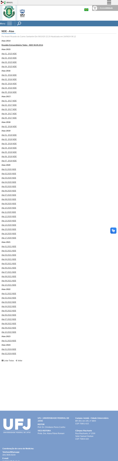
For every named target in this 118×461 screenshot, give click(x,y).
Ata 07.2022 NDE (9, 319)
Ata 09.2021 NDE (9, 281)
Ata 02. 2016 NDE (9, 79)
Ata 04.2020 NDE (9, 182)
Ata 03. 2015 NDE (9, 62)
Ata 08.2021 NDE (9, 276)
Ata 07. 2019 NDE (9, 161)
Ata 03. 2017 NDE (9, 109)
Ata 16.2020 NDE (9, 234)
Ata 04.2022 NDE (9, 306)
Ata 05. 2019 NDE (9, 152)
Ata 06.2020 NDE (9, 191)
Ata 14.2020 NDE (9, 225)
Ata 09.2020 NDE (9, 204)
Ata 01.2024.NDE (9, 349)
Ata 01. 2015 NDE (9, 54)
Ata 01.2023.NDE (9, 341)
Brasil (9, 2)
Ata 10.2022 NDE (9, 332)
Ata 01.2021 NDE (9, 246)
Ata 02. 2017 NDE (9, 105)
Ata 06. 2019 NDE (9, 156)
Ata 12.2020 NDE (9, 216)
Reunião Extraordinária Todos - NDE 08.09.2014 (22, 45)
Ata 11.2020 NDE (9, 212)
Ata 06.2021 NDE (9, 268)
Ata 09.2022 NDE (9, 328)
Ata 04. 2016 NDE (9, 88)
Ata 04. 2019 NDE (9, 148)
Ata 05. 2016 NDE (9, 92)
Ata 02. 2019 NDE (9, 139)
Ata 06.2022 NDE (9, 315)
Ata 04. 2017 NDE (9, 114)
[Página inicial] (8, 12)
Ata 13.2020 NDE (9, 221)
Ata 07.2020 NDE (9, 195)
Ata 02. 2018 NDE (9, 126)
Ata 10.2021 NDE (9, 285)
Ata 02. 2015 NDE (9, 58)
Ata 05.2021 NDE (9, 264)
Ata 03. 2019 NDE (9, 144)
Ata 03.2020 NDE (9, 178)
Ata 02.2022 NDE (9, 298)
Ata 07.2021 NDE (9, 272)
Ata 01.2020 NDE (9, 169)
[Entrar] (2, 2)
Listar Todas (8, 361)
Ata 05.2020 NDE (9, 186)
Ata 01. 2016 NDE (9, 75)
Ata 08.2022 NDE (9, 324)
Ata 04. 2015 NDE (9, 66)
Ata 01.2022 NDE (9, 294)
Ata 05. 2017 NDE (9, 118)
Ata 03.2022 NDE (9, 302)
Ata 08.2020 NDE (9, 199)
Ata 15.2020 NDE (9, 229)
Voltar (19, 361)
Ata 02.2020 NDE (9, 174)
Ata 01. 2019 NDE (9, 135)
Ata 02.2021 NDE (9, 251)
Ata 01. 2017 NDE (9, 101)
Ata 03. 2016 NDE (9, 84)
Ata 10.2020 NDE (9, 208)
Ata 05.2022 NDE (9, 311)
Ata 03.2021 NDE (9, 255)
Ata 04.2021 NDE (9, 259)
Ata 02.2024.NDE (9, 354)
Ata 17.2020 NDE (9, 238)
